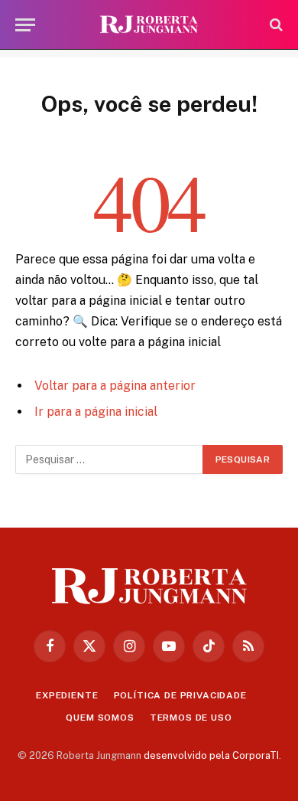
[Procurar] (275, 25)
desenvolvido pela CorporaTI (211, 755)
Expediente (67, 695)
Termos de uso (191, 717)
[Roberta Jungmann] (149, 25)
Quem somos (100, 717)
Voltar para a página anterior (115, 385)
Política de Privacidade (180, 695)
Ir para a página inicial (95, 411)
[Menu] (25, 25)
